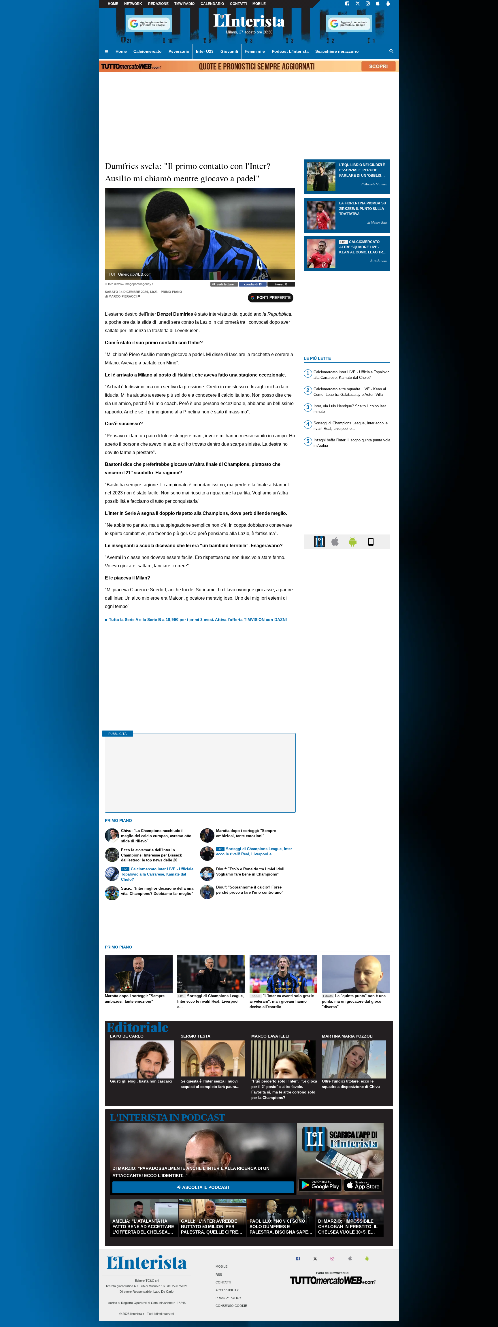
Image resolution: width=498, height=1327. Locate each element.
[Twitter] (358, 4)
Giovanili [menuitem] (229, 51)
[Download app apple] (377, 4)
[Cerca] (391, 51)
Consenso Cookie (231, 1306)
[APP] (320, 541)
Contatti (223, 1282)
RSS (219, 1274)
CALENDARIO (212, 3)
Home (113, 3)
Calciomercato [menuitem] (147, 51)
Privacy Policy (228, 1298)
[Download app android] (388, 4)
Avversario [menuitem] (179, 51)
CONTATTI (238, 3)
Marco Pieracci (123, 296)
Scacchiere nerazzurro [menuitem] (337, 51)
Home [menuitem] (121, 51)
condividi (251, 284)
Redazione (158, 3)
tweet (279, 284)
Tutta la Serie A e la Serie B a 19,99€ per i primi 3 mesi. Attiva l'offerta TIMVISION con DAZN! (198, 619)
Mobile (221, 1266)
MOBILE (259, 3)
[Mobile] (371, 541)
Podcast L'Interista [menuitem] (290, 51)
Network (133, 3)
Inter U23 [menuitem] (205, 51)
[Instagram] (368, 4)
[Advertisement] (347, 777)
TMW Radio (184, 3)
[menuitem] (106, 51)
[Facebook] (347, 4)
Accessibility (227, 1290)
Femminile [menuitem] (255, 51)
